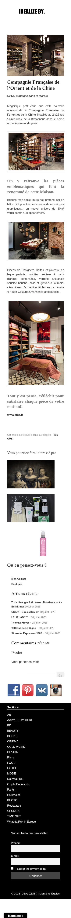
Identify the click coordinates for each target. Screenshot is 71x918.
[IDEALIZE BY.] (35, 18)
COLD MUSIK (16, 746)
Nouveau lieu (15, 778)
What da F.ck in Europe (21, 821)
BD (9, 725)
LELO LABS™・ (20, 617)
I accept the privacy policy (30, 868)
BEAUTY (13, 730)
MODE (11, 773)
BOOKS (12, 736)
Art (9, 714)
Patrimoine (13, 794)
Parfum (11, 789)
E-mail (15, 855)
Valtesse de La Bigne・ (24, 628)
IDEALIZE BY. (29, 893)
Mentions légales (49, 893)
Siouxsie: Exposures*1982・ (27, 633)
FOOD (11, 762)
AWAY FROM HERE (20, 720)
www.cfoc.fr (15, 414)
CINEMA (12, 741)
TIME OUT (14, 816)
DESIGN (12, 752)
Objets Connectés (18, 784)
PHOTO (12, 800)
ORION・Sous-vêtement (25, 612)
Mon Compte (18, 578)
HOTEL (12, 768)
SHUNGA (13, 811)
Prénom (15, 843)
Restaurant (14, 805)
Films (10, 757)
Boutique (16, 584)
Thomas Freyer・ (21, 622)
